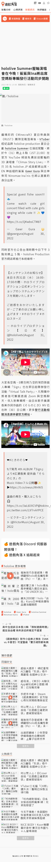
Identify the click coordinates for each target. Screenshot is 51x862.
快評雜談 (42, 9)
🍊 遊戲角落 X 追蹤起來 (22, 554)
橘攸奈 (28, 18)
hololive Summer (39, 612)
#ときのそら (17, 460)
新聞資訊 (30, 9)
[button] (48, 3)
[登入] (44, 3)
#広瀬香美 (19, 474)
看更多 (25, 745)
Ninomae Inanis (11, 614)
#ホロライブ (30, 314)
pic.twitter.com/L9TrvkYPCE (25, 510)
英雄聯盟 (16, 18)
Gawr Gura (21, 612)
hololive (7, 612)
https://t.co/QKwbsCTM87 (24, 222)
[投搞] (35, 3)
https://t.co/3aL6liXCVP (22, 506)
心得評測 (18, 9)
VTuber (26, 614)
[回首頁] (9, 4)
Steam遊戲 (42, 18)
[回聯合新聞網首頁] (2, 4)
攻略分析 (6, 9)
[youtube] (39, 3)
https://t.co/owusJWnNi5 (26, 487)
